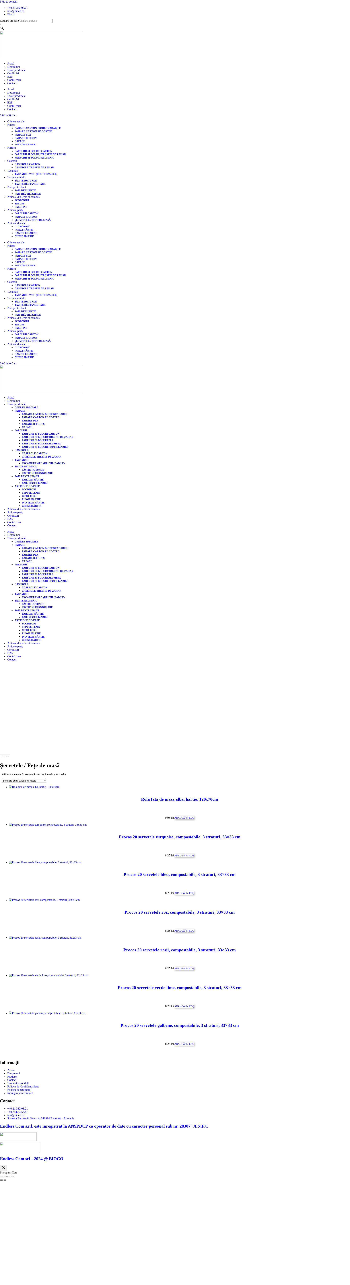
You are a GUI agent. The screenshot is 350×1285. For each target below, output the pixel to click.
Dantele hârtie (26, 233)
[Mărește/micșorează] (1, 1176)
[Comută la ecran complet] (5, 1176)
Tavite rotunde (26, 180)
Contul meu (14, 79)
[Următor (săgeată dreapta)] (5, 1180)
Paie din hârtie (25, 190)
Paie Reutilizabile (28, 193)
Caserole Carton (27, 164)
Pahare (11, 124)
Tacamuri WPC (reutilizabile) (36, 174)
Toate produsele (16, 70)
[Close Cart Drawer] (3, 1168)
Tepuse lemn (31, 492)
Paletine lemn (25, 144)
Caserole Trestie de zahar (34, 167)
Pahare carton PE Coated (33, 131)
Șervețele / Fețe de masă (33, 220)
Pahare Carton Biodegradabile (38, 128)
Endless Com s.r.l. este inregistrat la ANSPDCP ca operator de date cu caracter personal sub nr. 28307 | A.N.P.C (104, 1126)
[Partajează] (8, 1176)
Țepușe (19, 203)
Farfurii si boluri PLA (38, 440)
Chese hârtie (24, 236)
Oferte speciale (15, 121)
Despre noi (13, 66)
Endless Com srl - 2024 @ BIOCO (31, 1158)
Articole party (15, 210)
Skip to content (8, 1)
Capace (20, 141)
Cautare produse (9, 20)
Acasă (10, 63)
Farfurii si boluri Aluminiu (34, 157)
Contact (11, 83)
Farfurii (11, 147)
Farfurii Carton (26, 213)
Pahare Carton (26, 216)
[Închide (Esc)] (12, 1176)
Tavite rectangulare (30, 184)
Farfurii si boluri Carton (33, 151)
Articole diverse (16, 223)
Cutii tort (22, 226)
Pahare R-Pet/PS (26, 138)
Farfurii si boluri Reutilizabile (45, 447)
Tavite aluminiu (16, 177)
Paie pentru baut (16, 187)
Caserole (12, 160)
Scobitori (22, 200)
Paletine (21, 207)
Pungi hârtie (24, 230)
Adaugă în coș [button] (184, 817)
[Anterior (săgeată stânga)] (1, 1180)
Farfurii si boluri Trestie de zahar (40, 154)
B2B (10, 76)
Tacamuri (12, 170)
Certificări (13, 73)
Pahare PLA (23, 134)
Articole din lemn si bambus (23, 196)
